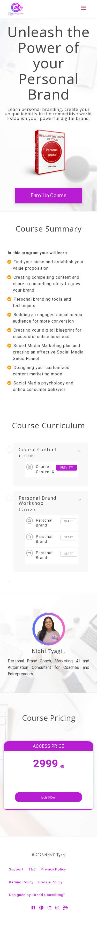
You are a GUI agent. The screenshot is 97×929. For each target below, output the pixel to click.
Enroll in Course (48, 195)
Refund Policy (21, 882)
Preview (66, 467)
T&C (32, 869)
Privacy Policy (53, 869)
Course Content (38, 449)
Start (68, 521)
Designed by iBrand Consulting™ (37, 895)
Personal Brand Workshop (37, 501)
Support (16, 869)
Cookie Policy (50, 882)
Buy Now (48, 797)
